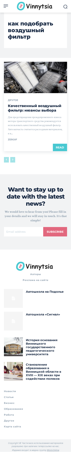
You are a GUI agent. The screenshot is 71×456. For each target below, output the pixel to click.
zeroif (12, 139)
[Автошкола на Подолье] (13, 298)
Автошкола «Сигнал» (43, 314)
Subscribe (55, 231)
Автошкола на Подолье (45, 291)
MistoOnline (53, 450)
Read (60, 147)
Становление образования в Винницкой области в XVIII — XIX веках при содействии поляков (43, 372)
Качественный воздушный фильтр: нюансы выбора (34, 108)
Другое (13, 100)
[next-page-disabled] (12, 160)
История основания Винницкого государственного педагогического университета (41, 347)
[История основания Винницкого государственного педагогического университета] (13, 346)
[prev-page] (6, 160)
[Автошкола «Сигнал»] (13, 321)
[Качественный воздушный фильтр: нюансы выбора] (35, 77)
